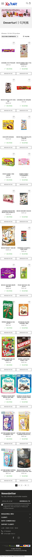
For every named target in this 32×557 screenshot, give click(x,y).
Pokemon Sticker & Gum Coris (24, 248)
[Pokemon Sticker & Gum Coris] (23, 236)
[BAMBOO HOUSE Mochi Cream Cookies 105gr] (23, 384)
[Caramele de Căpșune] (23, 88)
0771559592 (7, 531)
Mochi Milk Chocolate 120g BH (23, 137)
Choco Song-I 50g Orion (8, 174)
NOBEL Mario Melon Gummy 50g (8, 359)
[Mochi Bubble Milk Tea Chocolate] (23, 51)
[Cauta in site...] (27, 3)
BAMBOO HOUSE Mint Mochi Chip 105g (8, 396)
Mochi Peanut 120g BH (8, 248)
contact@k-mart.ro (9, 533)
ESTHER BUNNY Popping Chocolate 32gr (8, 470)
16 (25, 485)
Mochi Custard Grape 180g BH (8, 285)
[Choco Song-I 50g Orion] (8, 162)
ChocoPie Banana (8, 137)
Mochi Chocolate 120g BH (8, 100)
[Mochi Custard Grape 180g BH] (8, 273)
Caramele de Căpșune (24, 100)
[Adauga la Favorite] (13, 42)
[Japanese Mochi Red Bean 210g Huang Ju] (8, 199)
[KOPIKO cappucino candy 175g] (23, 347)
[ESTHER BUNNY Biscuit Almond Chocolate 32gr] (23, 421)
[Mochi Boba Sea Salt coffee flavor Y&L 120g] (23, 458)
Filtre (26, 36)
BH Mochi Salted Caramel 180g (23, 322)
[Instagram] (18, 537)
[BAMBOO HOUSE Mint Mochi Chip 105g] (8, 384)
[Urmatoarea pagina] (28, 485)
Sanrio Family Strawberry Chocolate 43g (24, 174)
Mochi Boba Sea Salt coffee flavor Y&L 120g (23, 470)
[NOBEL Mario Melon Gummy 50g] (8, 347)
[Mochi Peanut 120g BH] (8, 236)
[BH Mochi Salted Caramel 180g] (23, 310)
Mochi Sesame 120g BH (24, 211)
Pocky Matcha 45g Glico (24, 285)
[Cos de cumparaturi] (30, 3)
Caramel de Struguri (8, 63)
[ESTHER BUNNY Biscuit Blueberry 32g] (8, 421)
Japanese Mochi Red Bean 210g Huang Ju (8, 211)
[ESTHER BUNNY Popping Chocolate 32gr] (8, 458)
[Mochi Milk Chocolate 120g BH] (23, 125)
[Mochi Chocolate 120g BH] (8, 88)
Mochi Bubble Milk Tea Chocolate (23, 63)
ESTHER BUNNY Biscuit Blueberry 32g (8, 433)
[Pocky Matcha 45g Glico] (23, 273)
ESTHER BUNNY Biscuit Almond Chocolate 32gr (24, 433)
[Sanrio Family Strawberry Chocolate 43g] (23, 162)
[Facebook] (13, 537)
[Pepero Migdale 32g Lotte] (8, 310)
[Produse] (2, 4)
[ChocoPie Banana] (8, 125)
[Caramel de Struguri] (8, 51)
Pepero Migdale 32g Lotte (8, 322)
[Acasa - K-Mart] (11, 3)
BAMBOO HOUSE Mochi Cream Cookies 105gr (24, 396)
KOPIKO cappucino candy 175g (24, 359)
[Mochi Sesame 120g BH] (23, 199)
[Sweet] (16, 13)
